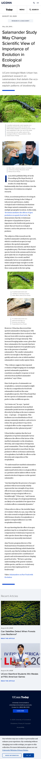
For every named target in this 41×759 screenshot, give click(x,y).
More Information (12, 755)
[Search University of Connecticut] (33, 2)
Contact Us (15, 707)
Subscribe (20, 711)
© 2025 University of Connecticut (20, 720)
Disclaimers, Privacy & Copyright (21, 723)
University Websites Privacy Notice (15, 750)
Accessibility (20, 727)
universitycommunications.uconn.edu (20, 705)
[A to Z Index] (37, 2)
